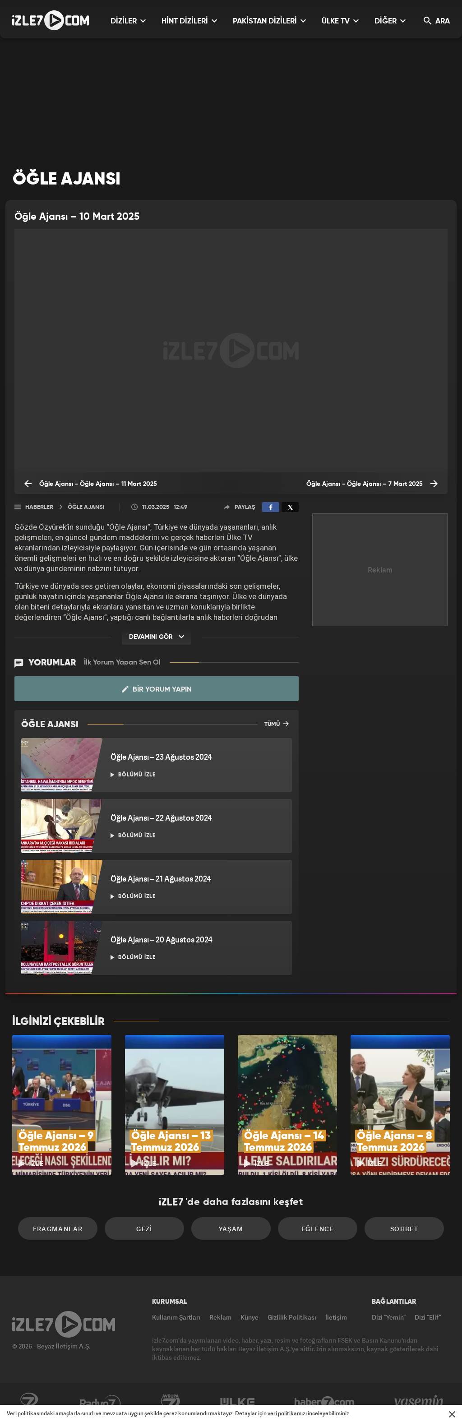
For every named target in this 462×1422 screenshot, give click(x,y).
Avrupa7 (170, 1403)
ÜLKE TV (336, 21)
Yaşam (231, 1228)
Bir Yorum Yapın (161, 689)
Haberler (39, 507)
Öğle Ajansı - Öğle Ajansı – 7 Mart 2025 (365, 484)
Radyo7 (100, 1403)
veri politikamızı (287, 1413)
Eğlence (317, 1228)
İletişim (336, 1317)
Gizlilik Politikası (292, 1317)
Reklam (220, 1317)
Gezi (144, 1228)
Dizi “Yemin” (389, 1317)
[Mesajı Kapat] (452, 1414)
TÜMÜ (272, 724)
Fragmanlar (58, 1228)
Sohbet (404, 1228)
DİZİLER (125, 21)
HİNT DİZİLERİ (186, 21)
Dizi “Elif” (428, 1317)
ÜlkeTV (237, 1403)
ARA (442, 21)
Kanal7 (29, 1403)
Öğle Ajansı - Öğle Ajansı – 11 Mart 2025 (97, 484)
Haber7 (325, 1403)
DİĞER (386, 21)
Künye (249, 1317)
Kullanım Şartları (176, 1317)
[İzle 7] (50, 20)
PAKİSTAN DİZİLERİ (266, 21)
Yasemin (419, 1403)
